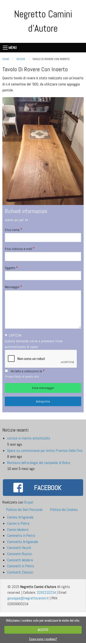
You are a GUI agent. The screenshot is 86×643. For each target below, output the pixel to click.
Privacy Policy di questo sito (22, 376)
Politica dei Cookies (64, 509)
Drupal (28, 502)
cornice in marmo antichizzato (28, 438)
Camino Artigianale (20, 517)
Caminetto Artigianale (22, 541)
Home (5, 59)
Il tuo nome (12, 230)
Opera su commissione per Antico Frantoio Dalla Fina (44, 450)
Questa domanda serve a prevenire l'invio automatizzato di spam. (34, 341)
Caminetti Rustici (19, 553)
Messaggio (12, 287)
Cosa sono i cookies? (43, 639)
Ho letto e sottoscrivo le (26, 371)
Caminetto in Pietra (21, 535)
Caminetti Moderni (20, 560)
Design (20, 59)
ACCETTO (43, 630)
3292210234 (46, 592)
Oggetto (10, 268)
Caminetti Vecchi (19, 547)
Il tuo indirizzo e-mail (18, 249)
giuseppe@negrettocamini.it (28, 598)
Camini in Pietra (18, 523)
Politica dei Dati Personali (24, 509)
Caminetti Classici (20, 572)
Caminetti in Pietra (20, 565)
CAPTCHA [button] (15, 335)
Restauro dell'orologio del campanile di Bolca (38, 462)
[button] (43, 150)
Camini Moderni (17, 529)
